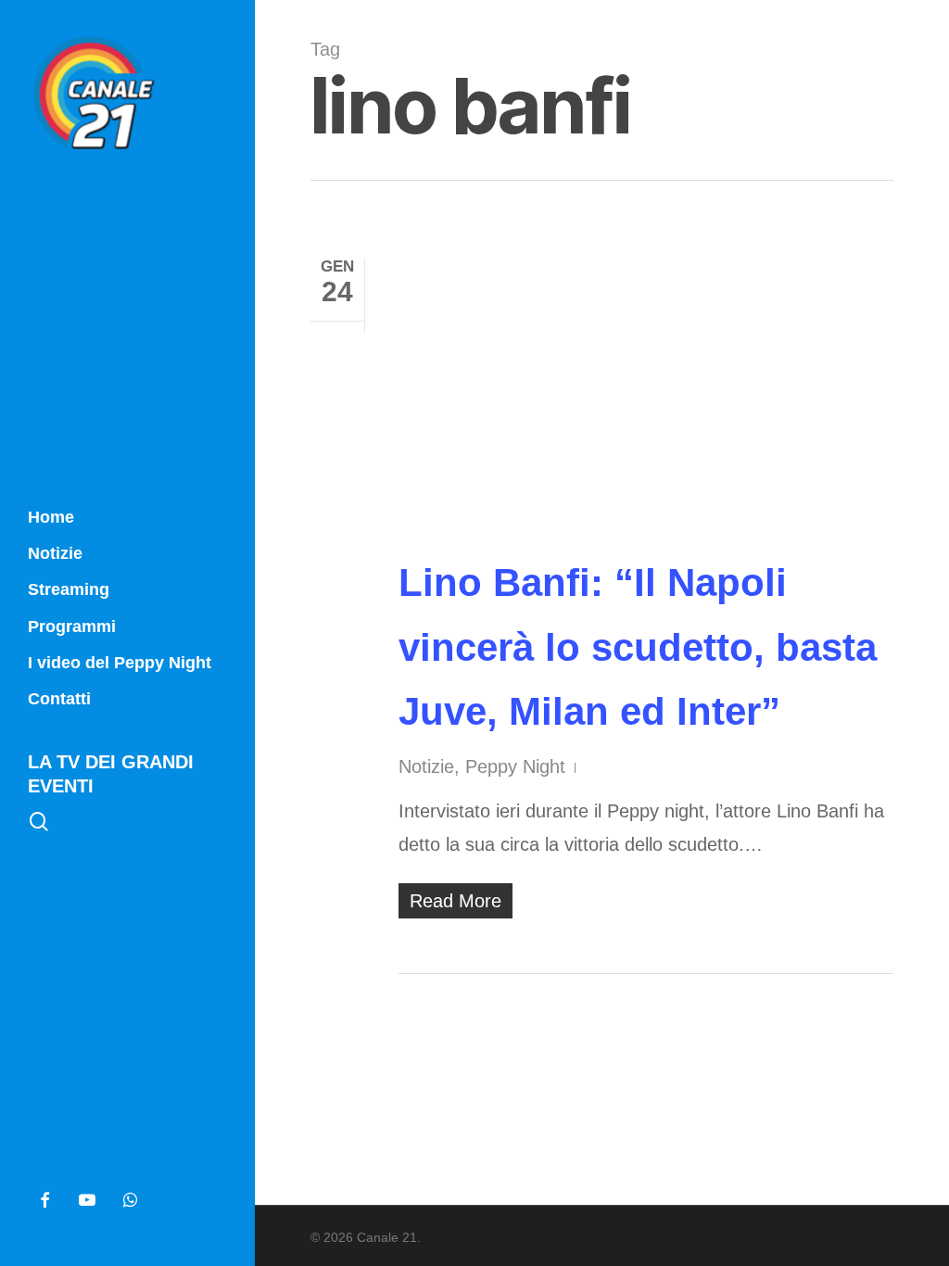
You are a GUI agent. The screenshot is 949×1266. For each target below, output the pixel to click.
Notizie (426, 766)
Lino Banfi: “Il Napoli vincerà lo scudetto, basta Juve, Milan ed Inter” (638, 647)
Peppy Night (515, 766)
